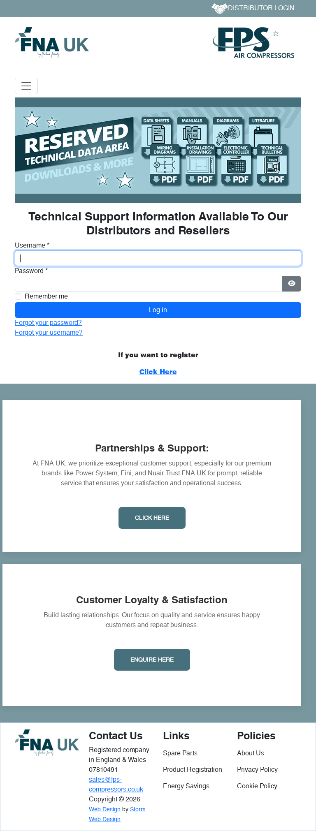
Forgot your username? (49, 332)
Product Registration (192, 769)
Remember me (46, 296)
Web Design (105, 809)
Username (32, 245)
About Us (250, 753)
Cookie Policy (257, 786)
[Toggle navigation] (26, 86)
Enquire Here (152, 659)
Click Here (152, 517)
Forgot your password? (48, 322)
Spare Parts (180, 753)
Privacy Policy (257, 769)
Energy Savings (186, 786)
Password (31, 271)
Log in (158, 310)
